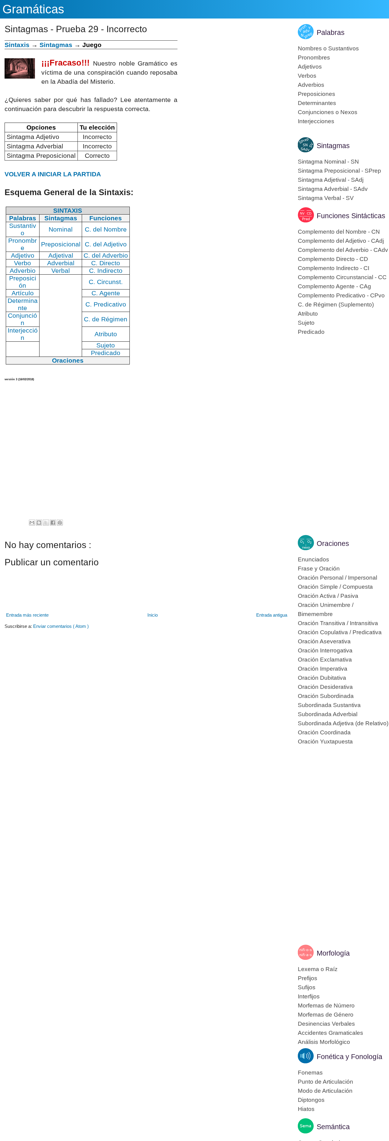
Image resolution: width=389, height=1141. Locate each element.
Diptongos (311, 1100)
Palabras (331, 32)
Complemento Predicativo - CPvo (341, 295)
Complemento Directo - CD (333, 259)
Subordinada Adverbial (327, 714)
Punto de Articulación (325, 1081)
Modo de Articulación (325, 1091)
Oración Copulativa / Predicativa (340, 632)
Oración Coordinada (324, 732)
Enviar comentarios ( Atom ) (61, 626)
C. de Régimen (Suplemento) (336, 304)
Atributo (308, 313)
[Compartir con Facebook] (53, 523)
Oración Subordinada (326, 696)
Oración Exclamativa (325, 659)
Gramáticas (33, 9)
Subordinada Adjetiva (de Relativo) (343, 723)
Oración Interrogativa (325, 650)
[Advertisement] (233, 82)
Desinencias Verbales (326, 1024)
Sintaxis (17, 44)
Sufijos (306, 987)
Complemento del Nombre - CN (339, 232)
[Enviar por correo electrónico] (32, 523)
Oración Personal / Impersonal (337, 577)
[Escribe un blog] (39, 523)
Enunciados (313, 559)
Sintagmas (56, 44)
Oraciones (333, 543)
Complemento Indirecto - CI (333, 268)
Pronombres (314, 57)
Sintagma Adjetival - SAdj (330, 180)
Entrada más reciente (27, 615)
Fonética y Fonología (349, 1057)
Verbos (307, 76)
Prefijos (307, 978)
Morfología (333, 953)
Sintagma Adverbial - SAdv (333, 189)
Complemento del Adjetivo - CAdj (341, 241)
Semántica (333, 1127)
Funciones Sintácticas (351, 216)
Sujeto (306, 323)
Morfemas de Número (326, 1005)
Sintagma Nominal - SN (328, 161)
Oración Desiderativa (325, 687)
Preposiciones (316, 94)
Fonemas (310, 1072)
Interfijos (309, 996)
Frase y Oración (319, 568)
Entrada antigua (271, 615)
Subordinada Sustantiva (329, 705)
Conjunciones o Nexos (327, 112)
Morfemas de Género (325, 1014)
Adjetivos (310, 66)
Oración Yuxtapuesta (325, 741)
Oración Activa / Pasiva (328, 596)
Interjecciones (316, 121)
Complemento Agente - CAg (334, 286)
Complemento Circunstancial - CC (342, 277)
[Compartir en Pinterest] (60, 523)
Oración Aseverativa (324, 641)
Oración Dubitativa (322, 678)
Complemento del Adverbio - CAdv (343, 250)
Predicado (311, 332)
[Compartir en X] (46, 523)
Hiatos (306, 1109)
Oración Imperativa (322, 668)
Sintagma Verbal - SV (326, 198)
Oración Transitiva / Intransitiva (338, 623)
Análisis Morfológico (324, 1042)
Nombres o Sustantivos (328, 48)
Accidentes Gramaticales (330, 1033)
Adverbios (311, 85)
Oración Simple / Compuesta (335, 587)
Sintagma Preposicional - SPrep (339, 171)
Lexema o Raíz (318, 969)
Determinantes (317, 103)
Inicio (152, 615)
